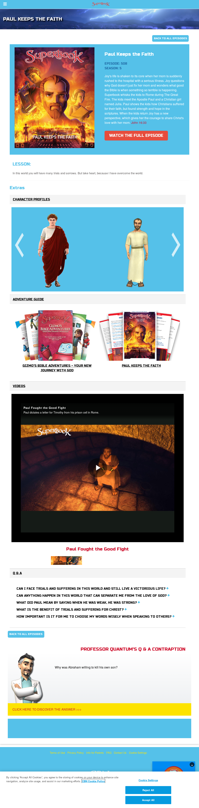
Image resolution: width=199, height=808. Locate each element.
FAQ (108, 752)
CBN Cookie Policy (93, 781)
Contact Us (120, 752)
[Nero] (53, 249)
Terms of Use (57, 752)
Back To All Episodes (170, 38)
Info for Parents (95, 752)
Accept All (148, 800)
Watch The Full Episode (136, 135)
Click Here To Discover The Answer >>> (46, 709)
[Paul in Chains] (137, 249)
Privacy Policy (75, 752)
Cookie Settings (138, 752)
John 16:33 (139, 122)
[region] (99, 790)
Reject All (148, 790)
